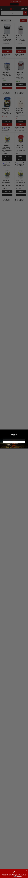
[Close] (26, 870)
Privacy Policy (19, 876)
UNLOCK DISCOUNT (14, 442)
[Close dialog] (0, 430)
